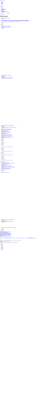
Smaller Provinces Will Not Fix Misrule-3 (6, 137)
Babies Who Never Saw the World (5, 131)
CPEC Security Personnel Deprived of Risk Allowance (7, 163)
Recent (2, 24)
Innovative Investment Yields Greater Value (6, 135)
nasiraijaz (2, 18)
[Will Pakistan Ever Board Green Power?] (5, 231)
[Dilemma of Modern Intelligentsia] (2, 235)
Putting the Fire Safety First (4, 133)
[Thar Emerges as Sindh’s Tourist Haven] (6, 26)
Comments (2, 25)
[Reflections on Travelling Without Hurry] (5, 168)
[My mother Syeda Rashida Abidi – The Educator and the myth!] (3, 126)
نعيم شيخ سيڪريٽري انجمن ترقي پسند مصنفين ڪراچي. (7, 154)
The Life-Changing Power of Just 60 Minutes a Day (7, 125)
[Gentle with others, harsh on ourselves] (4, 164)
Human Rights (3, 9)
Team (1, 244)
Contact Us (2, 12)
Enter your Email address (2, 241)
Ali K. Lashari (2, 141)
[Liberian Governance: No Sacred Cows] (5, 234)
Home (2, 8)
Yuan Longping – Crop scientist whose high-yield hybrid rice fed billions (15, 20)
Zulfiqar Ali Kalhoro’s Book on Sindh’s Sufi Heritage (7, 221)
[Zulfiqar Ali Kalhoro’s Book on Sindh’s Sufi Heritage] (3, 220)
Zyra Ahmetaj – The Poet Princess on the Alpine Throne (8, 219)
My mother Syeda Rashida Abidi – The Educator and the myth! (8, 127)
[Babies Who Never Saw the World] (4, 232)
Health (2, 10)
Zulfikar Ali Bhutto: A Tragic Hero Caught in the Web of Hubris (8, 227)
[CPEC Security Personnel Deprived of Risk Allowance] (5, 162)
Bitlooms (17, 242)
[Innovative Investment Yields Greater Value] (6, 134)
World (1, 245)
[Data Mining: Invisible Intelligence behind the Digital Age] (6, 166)
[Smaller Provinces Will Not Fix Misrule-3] (7, 136)
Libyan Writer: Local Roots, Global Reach (6, 75)
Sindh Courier (9, 242)
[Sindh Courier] (1, 6)
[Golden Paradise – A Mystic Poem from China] (3, 76)
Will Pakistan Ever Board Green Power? (6, 129)
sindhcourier (30, 237)
